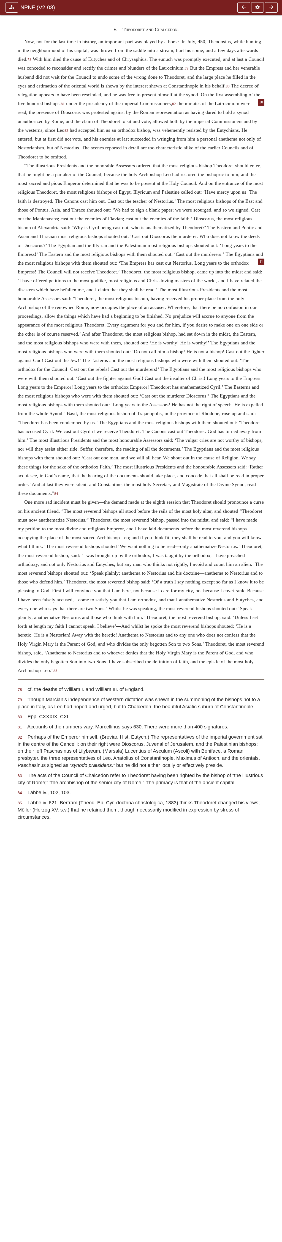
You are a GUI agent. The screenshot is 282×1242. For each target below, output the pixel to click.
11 (261, 262)
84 (56, 494)
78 (29, 60)
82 (174, 104)
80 (228, 86)
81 (63, 104)
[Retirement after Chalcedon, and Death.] (271, 7)
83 (66, 131)
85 (55, 671)
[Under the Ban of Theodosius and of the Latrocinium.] (243, 7)
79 (187, 68)
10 (261, 102)
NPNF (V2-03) (37, 7)
